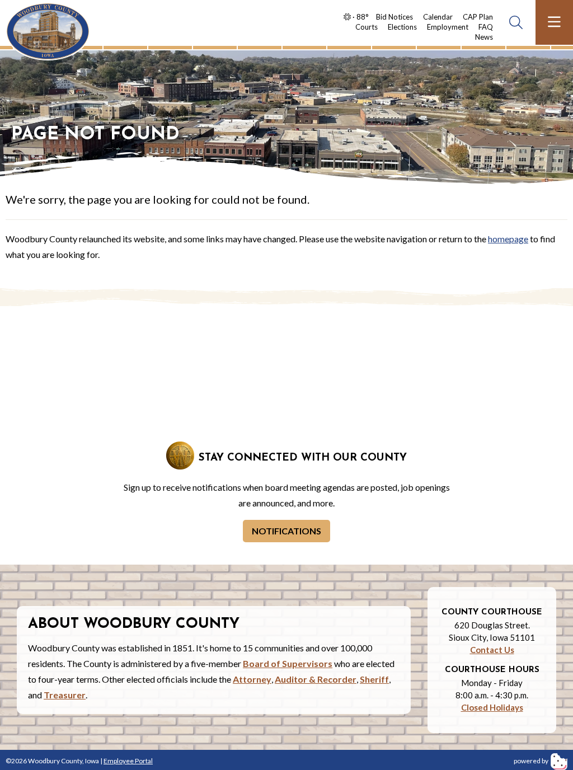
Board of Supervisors (287, 663)
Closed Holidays (492, 707)
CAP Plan (478, 16)
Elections (402, 26)
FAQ (485, 26)
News (484, 36)
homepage (508, 238)
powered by (531, 761)
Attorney (252, 679)
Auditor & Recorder (315, 679)
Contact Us (492, 650)
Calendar (438, 16)
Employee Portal (128, 761)
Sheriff (374, 679)
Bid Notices (394, 16)
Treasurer (65, 694)
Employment (447, 26)
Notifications (286, 530)
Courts (366, 26)
